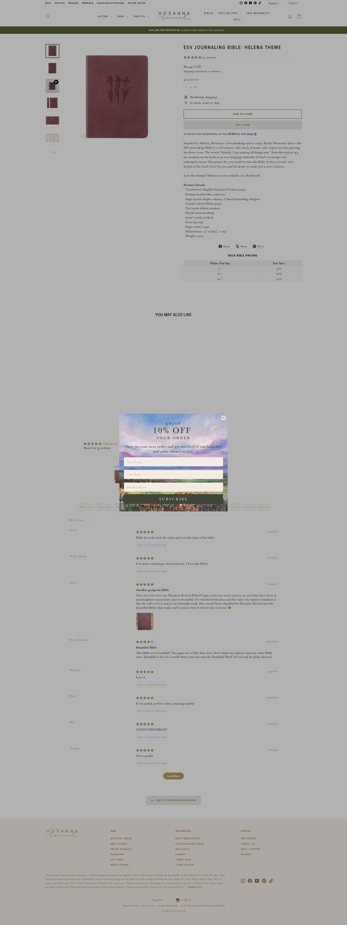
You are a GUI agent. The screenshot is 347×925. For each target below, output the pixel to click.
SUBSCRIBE (173, 499)
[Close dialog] (223, 418)
